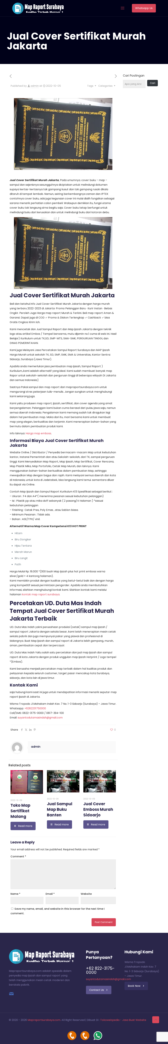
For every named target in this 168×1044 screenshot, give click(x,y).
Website (86, 894)
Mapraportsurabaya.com (44, 1020)
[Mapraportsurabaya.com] (38, 8)
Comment (18, 856)
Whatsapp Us (144, 8)
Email (50, 894)
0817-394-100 (55, 713)
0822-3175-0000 (33, 713)
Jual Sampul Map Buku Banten (59, 809)
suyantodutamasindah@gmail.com (40, 717)
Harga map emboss (38, 433)
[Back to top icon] (155, 1019)
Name (15, 894)
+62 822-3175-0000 (100, 970)
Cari (152, 83)
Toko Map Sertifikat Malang (20, 811)
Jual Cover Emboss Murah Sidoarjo (98, 809)
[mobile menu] (122, 8)
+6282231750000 (35, 708)
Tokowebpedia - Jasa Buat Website (123, 1020)
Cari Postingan (133, 75)
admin (35, 86)
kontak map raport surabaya (41, 594)
